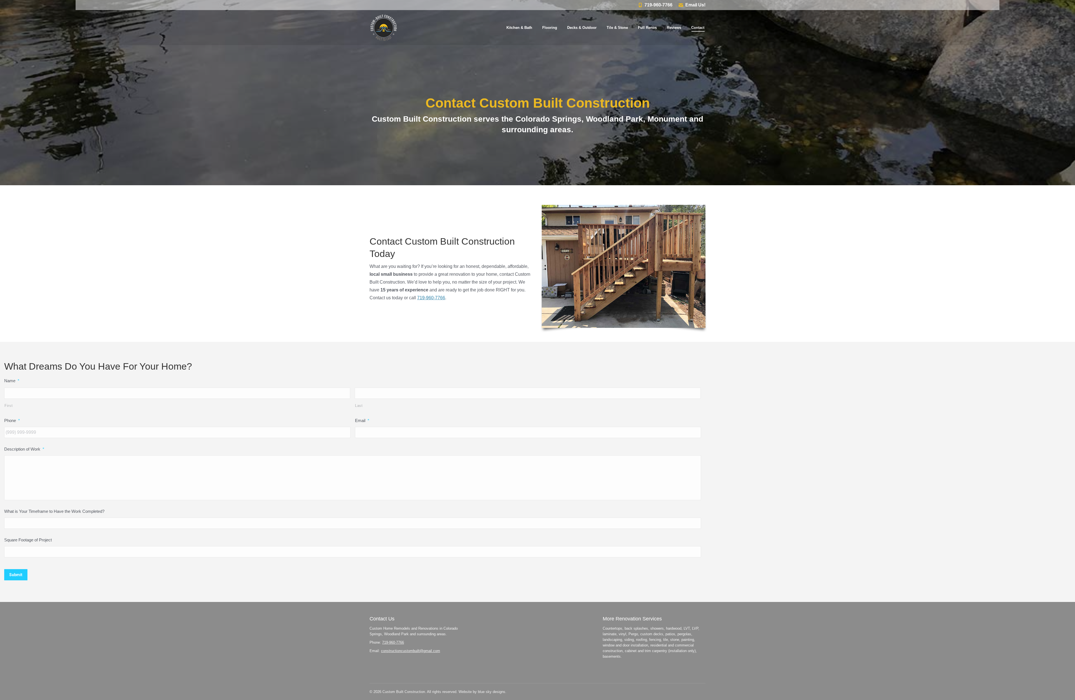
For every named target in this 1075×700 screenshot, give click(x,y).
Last (359, 406)
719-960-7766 (658, 5)
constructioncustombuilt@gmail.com (410, 651)
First (8, 406)
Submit (15, 574)
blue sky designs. (492, 692)
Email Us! (695, 5)
